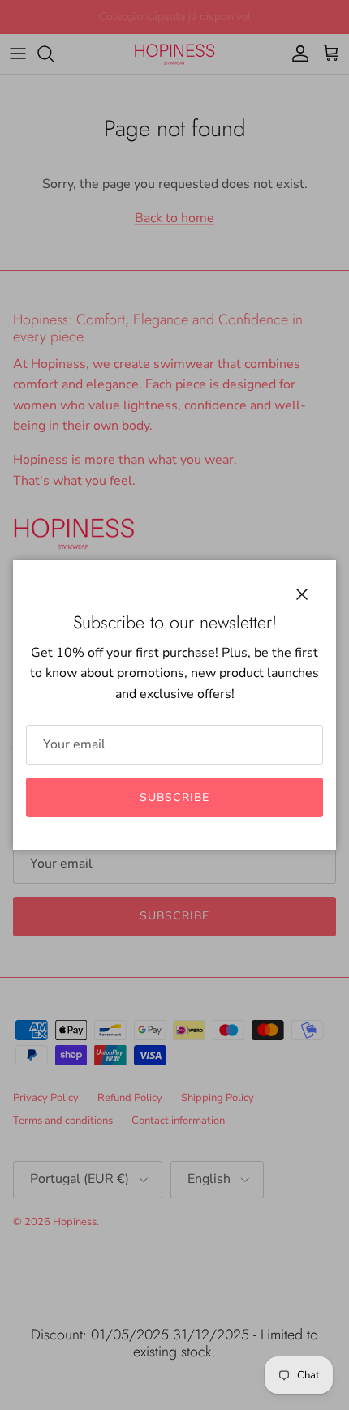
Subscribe (174, 797)
